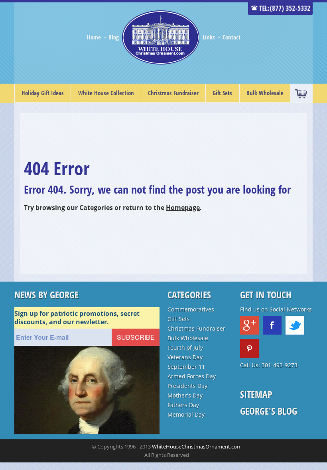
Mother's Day (185, 395)
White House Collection (106, 93)
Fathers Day (183, 405)
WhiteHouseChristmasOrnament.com (197, 446)
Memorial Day (186, 414)
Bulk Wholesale (265, 93)
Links (209, 37)
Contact (231, 37)
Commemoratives (190, 309)
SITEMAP (256, 394)
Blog (114, 37)
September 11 (186, 366)
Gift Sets (222, 93)
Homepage (183, 207)
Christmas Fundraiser (173, 93)
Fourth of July (185, 347)
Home (94, 37)
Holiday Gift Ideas (43, 93)
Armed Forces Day (191, 376)
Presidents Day (187, 386)
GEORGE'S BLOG (268, 410)
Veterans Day (185, 357)
